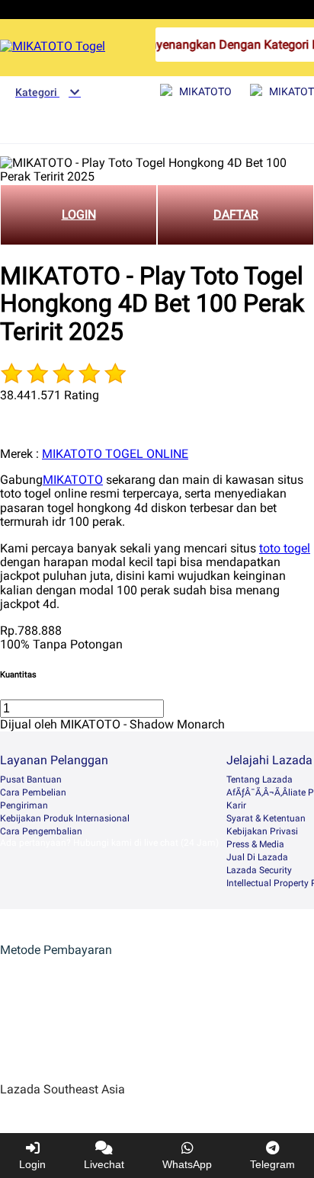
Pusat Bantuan (31, 779)
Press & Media (255, 844)
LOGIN (79, 214)
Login (32, 1164)
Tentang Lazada (259, 779)
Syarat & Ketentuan (266, 818)
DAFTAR (235, 214)
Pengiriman (24, 805)
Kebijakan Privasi (262, 831)
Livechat (104, 1164)
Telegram (272, 1164)
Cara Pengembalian (41, 831)
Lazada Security (259, 870)
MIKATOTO (73, 479)
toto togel (284, 548)
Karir (236, 805)
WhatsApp (187, 1164)
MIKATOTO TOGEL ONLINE (115, 454)
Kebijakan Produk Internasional (65, 818)
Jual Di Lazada (257, 857)
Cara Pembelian (33, 792)
